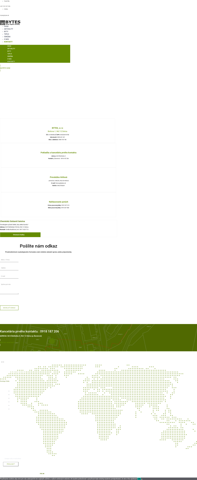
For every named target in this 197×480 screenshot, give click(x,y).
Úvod (6, 26)
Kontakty (8, 42)
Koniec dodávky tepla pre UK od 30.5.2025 (14, 436)
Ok (139, 479)
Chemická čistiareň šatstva (12, 221)
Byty (6, 32)
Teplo (6, 34)
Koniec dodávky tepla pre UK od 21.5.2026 (14, 420)
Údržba (7, 37)
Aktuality (8, 29)
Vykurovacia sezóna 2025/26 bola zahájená (14, 431)
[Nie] (142, 479)
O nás (6, 39)
